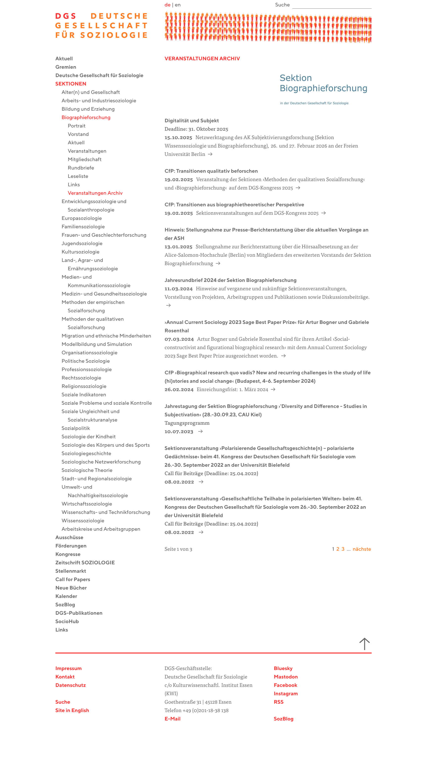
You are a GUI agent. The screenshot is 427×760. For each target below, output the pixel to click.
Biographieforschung (89, 117)
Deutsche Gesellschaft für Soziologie (102, 75)
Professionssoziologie (90, 369)
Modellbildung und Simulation (100, 344)
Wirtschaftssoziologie (90, 504)
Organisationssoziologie (92, 353)
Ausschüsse (72, 537)
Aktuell (67, 59)
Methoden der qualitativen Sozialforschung (96, 323)
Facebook (285, 685)
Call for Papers (76, 579)
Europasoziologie (85, 218)
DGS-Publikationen (82, 613)
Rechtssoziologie (84, 378)
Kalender (69, 596)
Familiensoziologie (86, 227)
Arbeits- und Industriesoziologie (102, 101)
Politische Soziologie (89, 361)
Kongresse (71, 554)
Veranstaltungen (90, 151)
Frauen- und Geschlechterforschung (107, 235)
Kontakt (65, 677)
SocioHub (70, 621)
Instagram (286, 694)
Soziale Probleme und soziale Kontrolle (110, 403)
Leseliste (81, 176)
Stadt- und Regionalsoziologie (100, 479)
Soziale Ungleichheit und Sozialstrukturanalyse (94, 416)
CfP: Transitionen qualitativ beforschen (211, 171)
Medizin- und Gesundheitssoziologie (107, 294)
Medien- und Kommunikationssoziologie (99, 281)
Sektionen (74, 84)
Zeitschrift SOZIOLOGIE (88, 563)
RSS (279, 702)
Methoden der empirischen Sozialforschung (96, 307)
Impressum (68, 668)
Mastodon (286, 677)
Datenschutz (70, 685)
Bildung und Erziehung (91, 109)
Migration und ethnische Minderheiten (109, 336)
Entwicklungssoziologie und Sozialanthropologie (97, 206)
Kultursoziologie (84, 252)
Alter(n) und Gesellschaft (94, 92)
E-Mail (173, 719)
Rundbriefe (84, 168)
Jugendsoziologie (85, 243)
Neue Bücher (74, 588)
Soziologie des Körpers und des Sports (109, 445)
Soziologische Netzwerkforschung (104, 462)
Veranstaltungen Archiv (98, 193)
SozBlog (68, 605)
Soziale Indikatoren (87, 395)
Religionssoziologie (87, 386)
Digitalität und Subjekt (192, 121)
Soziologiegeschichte (89, 453)
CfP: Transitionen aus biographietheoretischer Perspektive (234, 205)
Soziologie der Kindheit (92, 437)
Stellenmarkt (74, 571)
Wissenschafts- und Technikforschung (109, 512)
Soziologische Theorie (90, 470)
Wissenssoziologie (86, 521)
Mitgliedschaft (88, 159)
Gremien (69, 67)
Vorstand (81, 134)
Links (77, 185)
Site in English (72, 710)
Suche (62, 702)
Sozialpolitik (79, 428)
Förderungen (74, 546)
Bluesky (283, 668)
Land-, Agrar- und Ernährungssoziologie (93, 265)
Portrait (79, 126)
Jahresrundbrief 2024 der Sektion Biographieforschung (231, 280)
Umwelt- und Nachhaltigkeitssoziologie (98, 491)
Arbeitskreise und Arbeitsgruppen (104, 529)
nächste (362, 549)
